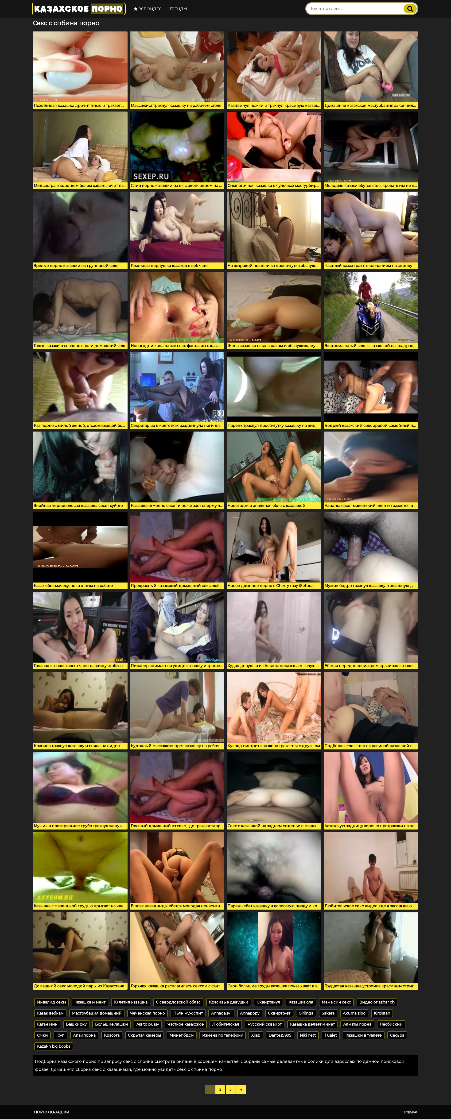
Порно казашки (51, 1112)
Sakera (328, 1013)
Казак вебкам (50, 1013)
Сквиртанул (268, 1002)
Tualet (330, 1035)
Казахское (78, 9)
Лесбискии (391, 1024)
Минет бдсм (182, 1035)
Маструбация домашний (97, 1013)
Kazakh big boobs (53, 1046)
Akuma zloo (354, 1013)
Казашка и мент (89, 1002)
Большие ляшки (111, 1024)
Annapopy (250, 1013)
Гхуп (60, 1035)
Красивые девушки (228, 1002)
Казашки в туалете (364, 1035)
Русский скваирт (265, 1024)
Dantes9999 (280, 1035)
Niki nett (308, 1035)
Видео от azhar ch (377, 1002)
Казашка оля (301, 1002)
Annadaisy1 (221, 1013)
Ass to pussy (147, 1024)
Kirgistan (382, 1013)
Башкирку (76, 1024)
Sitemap (410, 1112)
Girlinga (306, 1013)
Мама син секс (336, 1002)
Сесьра (397, 1035)
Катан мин (47, 1024)
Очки (42, 1035)
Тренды (178, 9)
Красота (112, 1035)
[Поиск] (410, 8)
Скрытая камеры (144, 1035)
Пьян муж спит (188, 1013)
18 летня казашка (131, 1002)
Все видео (149, 9)
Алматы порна (357, 1024)
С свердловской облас (178, 1002)
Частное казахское (185, 1024)
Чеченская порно (147, 1013)
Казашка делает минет (312, 1024)
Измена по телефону (222, 1035)
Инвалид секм (51, 1002)
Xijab (255, 1035)
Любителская (225, 1024)
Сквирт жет (279, 1013)
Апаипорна (84, 1035)
